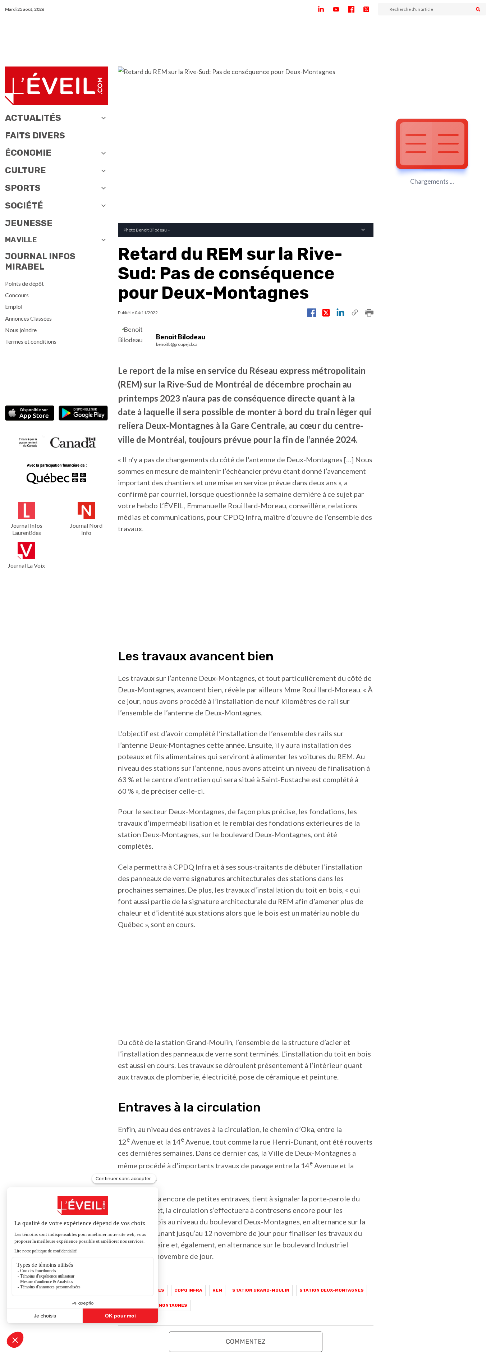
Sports (23, 188)
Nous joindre (21, 329)
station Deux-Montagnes (331, 1290)
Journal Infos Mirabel (40, 261)
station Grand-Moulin (260, 1290)
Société (24, 206)
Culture (25, 170)
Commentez (246, 1342)
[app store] (29, 413)
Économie (28, 153)
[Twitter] (370, 9)
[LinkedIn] (325, 9)
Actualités (33, 118)
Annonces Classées (28, 318)
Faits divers (35, 135)
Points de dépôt (24, 283)
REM (217, 1290)
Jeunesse (28, 223)
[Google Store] (83, 413)
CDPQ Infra (188, 1290)
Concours (17, 295)
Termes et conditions (30, 341)
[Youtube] (340, 9)
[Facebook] (355, 9)
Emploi (13, 306)
